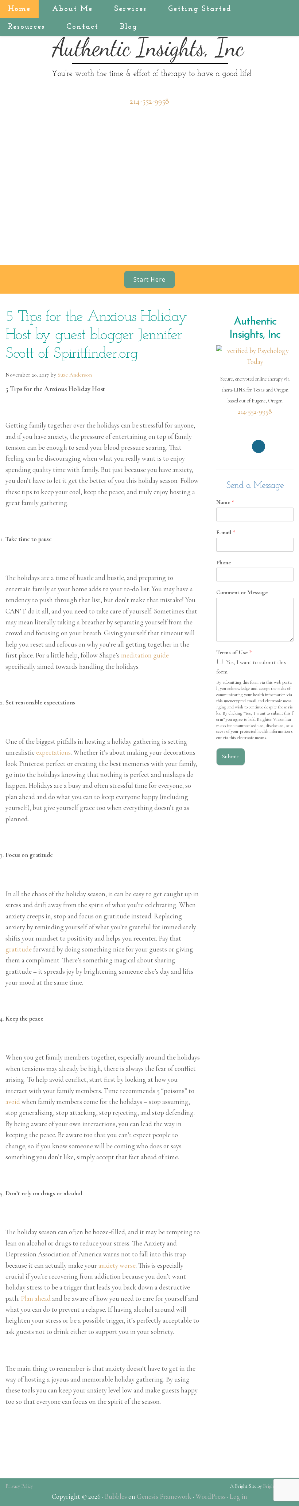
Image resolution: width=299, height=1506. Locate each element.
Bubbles (116, 1496)
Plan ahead (36, 1298)
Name (225, 502)
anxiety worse (117, 1265)
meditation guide (145, 655)
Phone (223, 562)
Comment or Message (242, 592)
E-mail (225, 532)
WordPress (210, 1496)
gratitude (18, 949)
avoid (12, 1101)
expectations (53, 752)
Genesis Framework (164, 1496)
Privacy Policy (19, 1486)
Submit (230, 756)
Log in (238, 1496)
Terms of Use (234, 652)
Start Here (149, 279)
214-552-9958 (149, 101)
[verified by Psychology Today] (255, 355)
